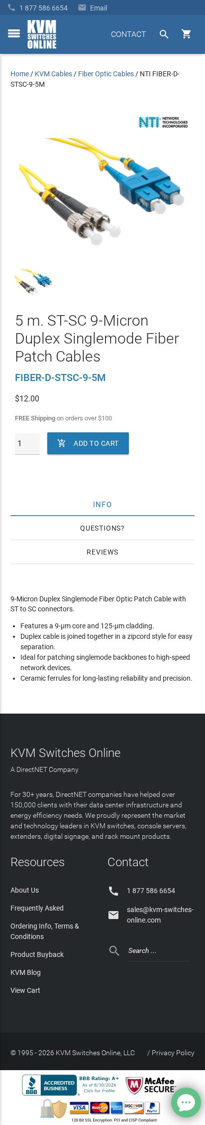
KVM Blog (25, 972)
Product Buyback (37, 954)
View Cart (25, 990)
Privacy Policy (173, 1053)
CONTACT (128, 34)
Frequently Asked (37, 908)
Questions (100, 528)
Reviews (102, 552)
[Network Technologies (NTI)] (163, 129)
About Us (24, 890)
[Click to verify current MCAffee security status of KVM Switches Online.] (152, 1095)
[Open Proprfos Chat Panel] (186, 1103)
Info (102, 504)
